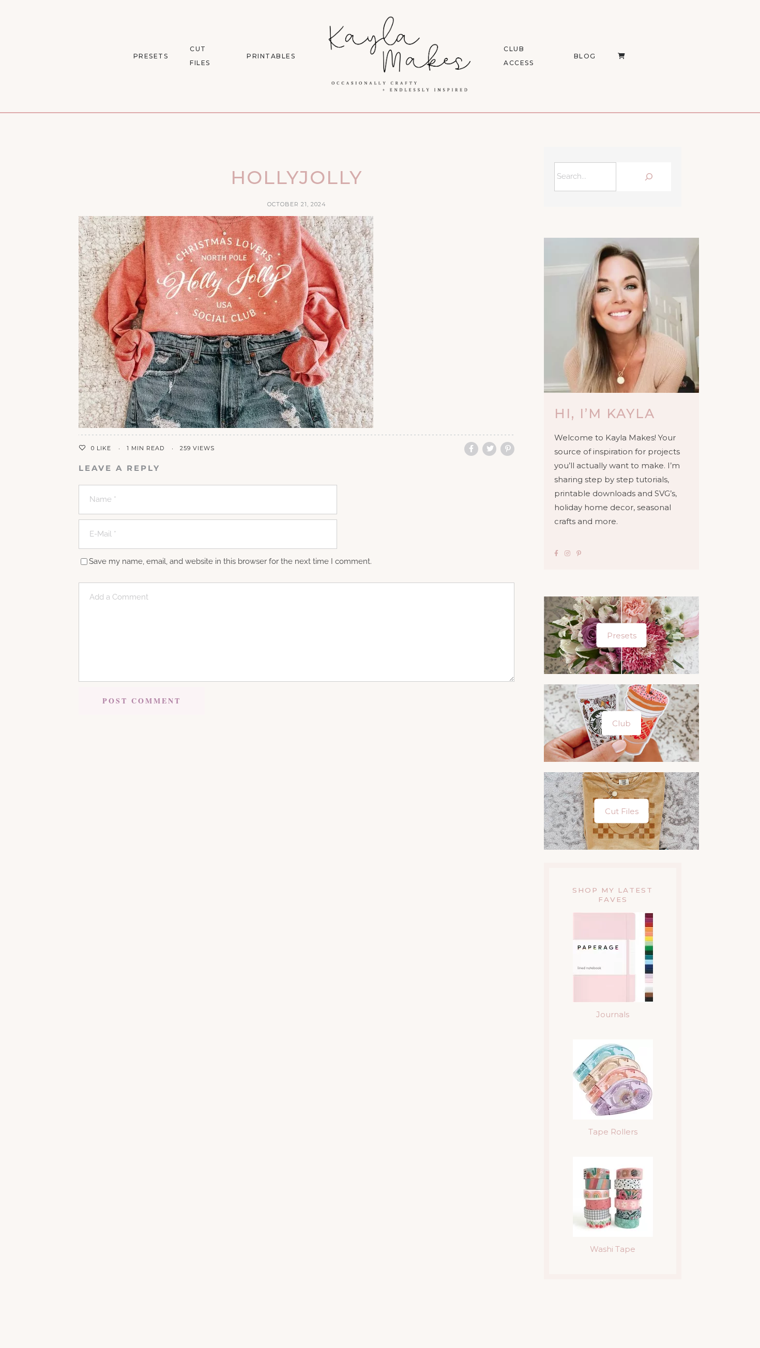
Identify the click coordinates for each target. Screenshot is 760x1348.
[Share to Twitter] (489, 449)
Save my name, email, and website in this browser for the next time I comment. (230, 561)
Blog (585, 56)
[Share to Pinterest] (507, 449)
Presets (621, 635)
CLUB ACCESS (519, 56)
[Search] (646, 176)
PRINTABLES (271, 56)
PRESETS (151, 56)
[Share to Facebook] (471, 449)
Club (621, 723)
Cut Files (200, 56)
